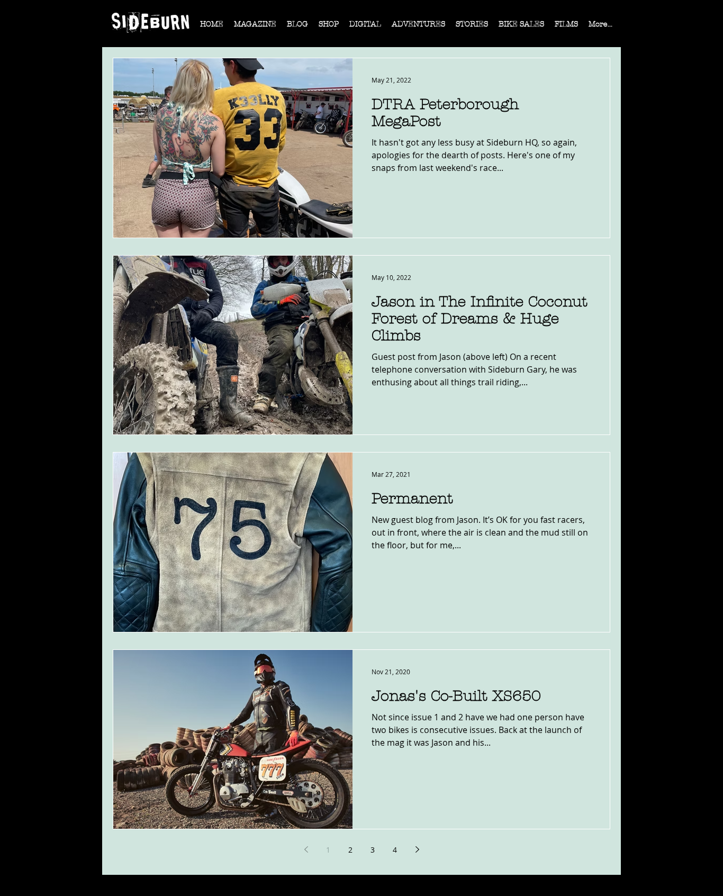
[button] (255, 27)
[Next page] (417, 849)
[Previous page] (305, 849)
